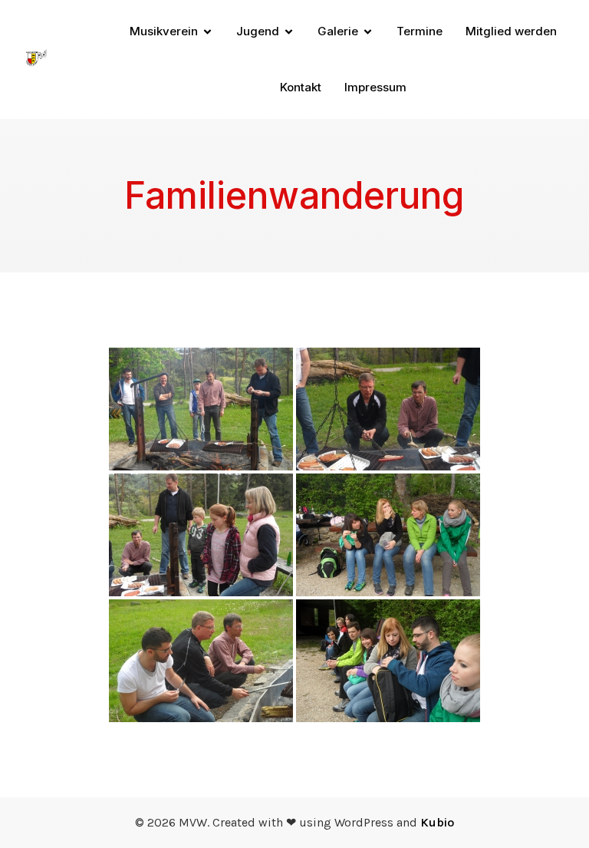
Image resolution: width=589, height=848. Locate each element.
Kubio (437, 822)
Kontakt (300, 87)
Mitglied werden (511, 31)
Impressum (375, 87)
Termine (420, 31)
